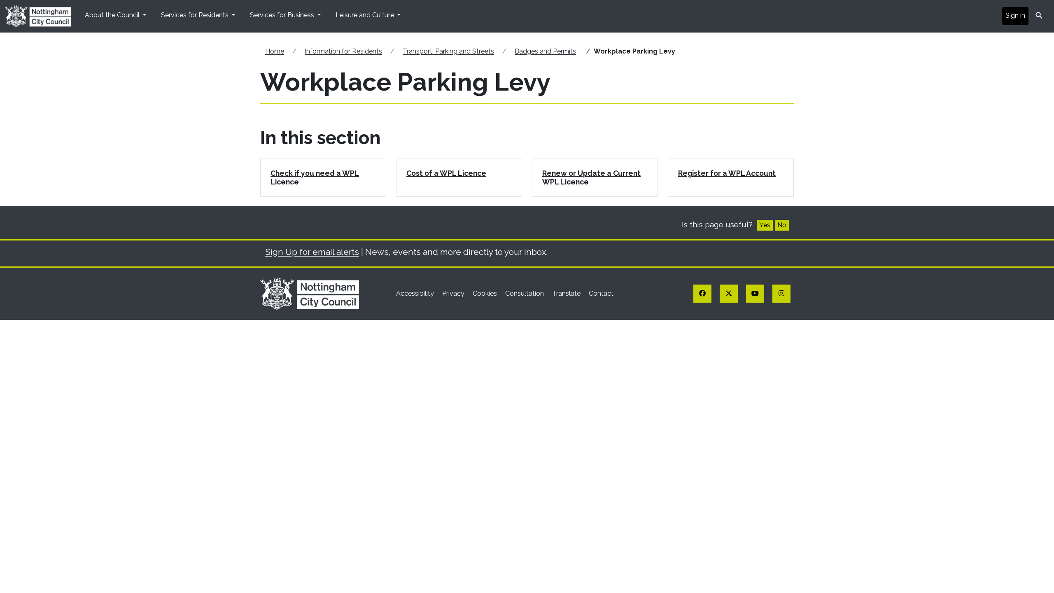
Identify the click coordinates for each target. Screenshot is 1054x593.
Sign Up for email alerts (312, 252)
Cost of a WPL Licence (446, 173)
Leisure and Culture (366, 15)
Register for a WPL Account (727, 173)
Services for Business (283, 15)
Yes (764, 225)
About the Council (113, 15)
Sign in (1015, 15)
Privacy (454, 293)
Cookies (486, 293)
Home (274, 51)
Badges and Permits (545, 51)
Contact (601, 293)
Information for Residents (343, 51)
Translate (567, 293)
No (781, 225)
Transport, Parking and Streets (448, 51)
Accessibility (416, 293)
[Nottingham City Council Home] (309, 293)
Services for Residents (195, 15)
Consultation (525, 293)
